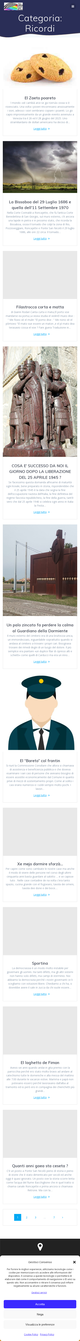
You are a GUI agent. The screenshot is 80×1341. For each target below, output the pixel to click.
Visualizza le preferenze (40, 1324)
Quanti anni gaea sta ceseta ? (40, 1165)
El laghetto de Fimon (40, 1062)
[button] (74, 1262)
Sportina (40, 963)
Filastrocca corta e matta (40, 307)
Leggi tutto (40, 128)
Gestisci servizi (39, 1292)
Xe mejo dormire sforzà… (40, 863)
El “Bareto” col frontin (40, 760)
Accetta (40, 1304)
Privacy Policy (47, 1334)
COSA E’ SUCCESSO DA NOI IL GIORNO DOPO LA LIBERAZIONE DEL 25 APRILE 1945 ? (40, 471)
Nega (40, 1314)
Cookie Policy (31, 1334)
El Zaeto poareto (40, 97)
